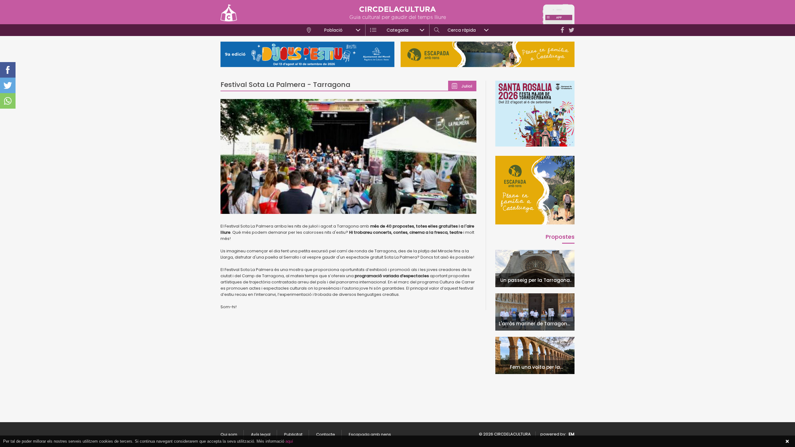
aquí (289, 441)
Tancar (787, 441)
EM (572, 434)
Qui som (228, 434)
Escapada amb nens (370, 434)
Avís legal (260, 434)
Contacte (325, 434)
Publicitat (293, 434)
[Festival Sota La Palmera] (348, 156)
